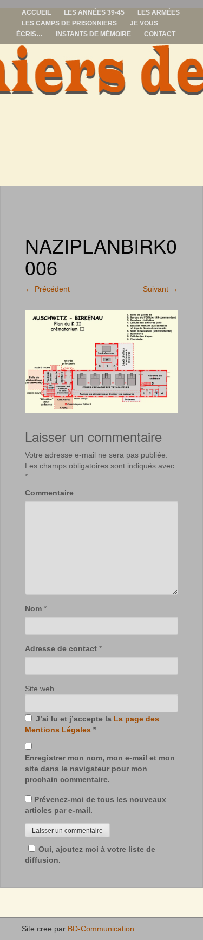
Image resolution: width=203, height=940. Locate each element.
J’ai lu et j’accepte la (92, 724)
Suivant (160, 288)
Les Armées (158, 12)
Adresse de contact (61, 648)
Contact (159, 34)
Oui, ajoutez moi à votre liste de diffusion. (90, 854)
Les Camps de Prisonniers (69, 23)
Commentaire (49, 492)
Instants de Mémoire (93, 34)
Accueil (36, 12)
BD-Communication (101, 928)
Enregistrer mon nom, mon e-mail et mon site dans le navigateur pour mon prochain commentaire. (100, 768)
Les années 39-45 (94, 12)
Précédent (47, 288)
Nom (33, 608)
